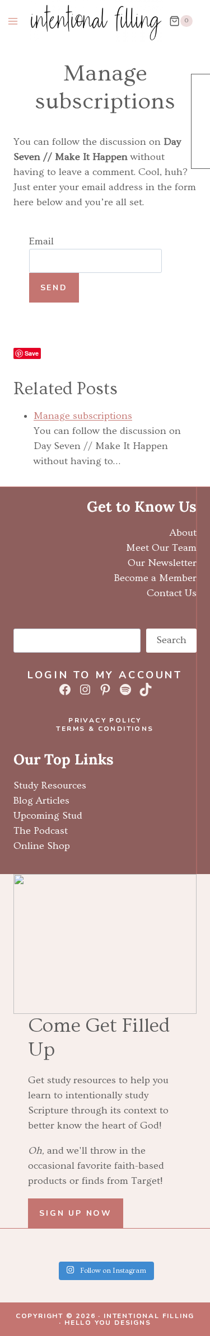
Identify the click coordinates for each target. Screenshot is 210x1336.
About (183, 533)
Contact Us (172, 593)
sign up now (75, 1213)
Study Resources (49, 785)
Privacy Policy (105, 720)
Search (171, 640)
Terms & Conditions (104, 728)
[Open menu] (13, 21)
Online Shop (41, 846)
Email (41, 241)
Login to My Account (104, 675)
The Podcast (40, 831)
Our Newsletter (162, 563)
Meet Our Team (161, 548)
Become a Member (155, 578)
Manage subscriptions (83, 416)
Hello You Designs (107, 1322)
